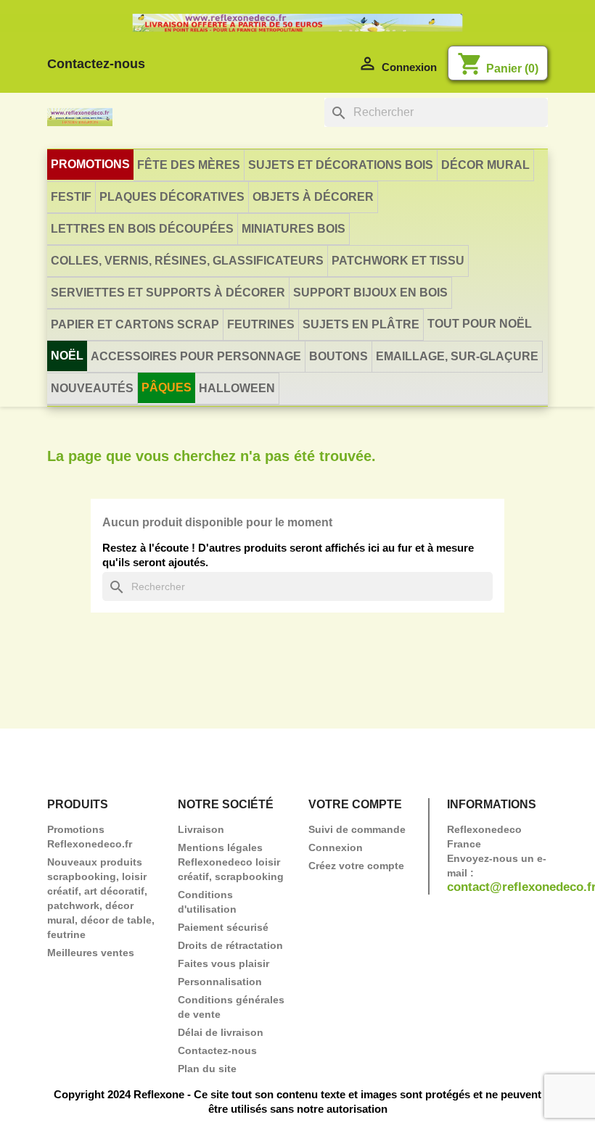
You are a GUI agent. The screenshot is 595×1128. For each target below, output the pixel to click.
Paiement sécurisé (223, 927)
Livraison (201, 829)
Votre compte (355, 804)
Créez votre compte (356, 865)
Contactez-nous (96, 64)
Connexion (335, 847)
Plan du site (207, 1068)
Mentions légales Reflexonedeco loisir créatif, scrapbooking (231, 862)
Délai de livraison (220, 1032)
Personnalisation (220, 981)
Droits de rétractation (230, 945)
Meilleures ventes (90, 952)
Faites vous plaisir (223, 963)
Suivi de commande (357, 829)
